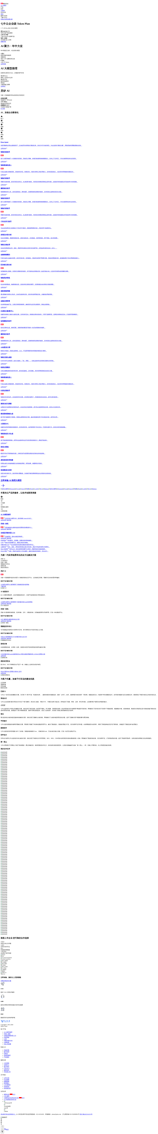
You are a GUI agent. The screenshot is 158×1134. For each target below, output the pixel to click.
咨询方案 (8, 981)
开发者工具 (7, 1071)
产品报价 (6, 1057)
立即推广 (3, 86)
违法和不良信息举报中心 (8, 1114)
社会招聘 (6, 1079)
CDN (2, 542)
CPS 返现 (6, 1096)
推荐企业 (9, 1094)
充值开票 (6, 1050)
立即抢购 (3, 64)
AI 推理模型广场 (14, 584)
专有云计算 (16, 619)
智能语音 (21, 584)
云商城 (3, 10)
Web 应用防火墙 (40, 654)
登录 (6, 19)
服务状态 (6, 1070)
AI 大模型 (3, 5)
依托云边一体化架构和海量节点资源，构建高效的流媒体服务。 (27, 549)
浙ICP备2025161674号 (86, 1114)
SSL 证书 (18, 671)
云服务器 (3, 547)
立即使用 (3, 520)
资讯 (2, 14)
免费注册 (10, 19)
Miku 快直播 (4, 549)
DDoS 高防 (4, 551)
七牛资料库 (7, 1085)
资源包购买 (7, 1055)
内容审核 (3, 540)
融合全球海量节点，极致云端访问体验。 (17, 542)
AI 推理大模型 (5, 584)
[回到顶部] (2, 1132)
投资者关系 (7, 1088)
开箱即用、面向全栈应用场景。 (14, 536)
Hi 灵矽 (3, 108)
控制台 (3, 19)
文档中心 (6, 1065)
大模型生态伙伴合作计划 (14, 1098)
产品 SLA (6, 1068)
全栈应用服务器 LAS (30, 654)
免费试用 (3, 981)
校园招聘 (6, 1081)
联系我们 (6, 1083)
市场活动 (6, 1086)
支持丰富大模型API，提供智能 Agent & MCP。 (18, 518)
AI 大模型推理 (8, 1032)
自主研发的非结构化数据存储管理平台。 (23, 544)
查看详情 (3, 41)
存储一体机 (7, 1034)
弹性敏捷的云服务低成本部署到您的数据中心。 (19, 527)
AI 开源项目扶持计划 (10, 1099)
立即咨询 (3, 529)
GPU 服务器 (4, 619)
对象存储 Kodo (5, 544)
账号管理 (6, 1052)
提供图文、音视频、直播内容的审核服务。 (20, 540)
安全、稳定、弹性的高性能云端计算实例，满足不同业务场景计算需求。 (29, 547)
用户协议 (6, 1066)
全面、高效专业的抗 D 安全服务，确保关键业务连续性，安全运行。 (29, 551)
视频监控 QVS (11, 636)
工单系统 (6, 1063)
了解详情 (8, 520)
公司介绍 (6, 1078)
